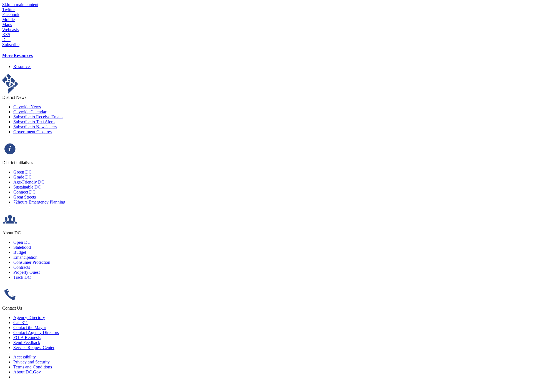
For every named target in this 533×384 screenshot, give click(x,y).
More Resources (17, 55)
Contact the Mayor (29, 327)
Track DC (22, 277)
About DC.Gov (27, 372)
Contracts (21, 267)
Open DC (22, 242)
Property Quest (26, 272)
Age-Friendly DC (28, 182)
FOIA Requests (27, 337)
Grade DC (22, 177)
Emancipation (25, 257)
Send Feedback (26, 342)
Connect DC (24, 192)
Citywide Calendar (29, 111)
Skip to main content (20, 4)
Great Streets (24, 197)
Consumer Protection (31, 262)
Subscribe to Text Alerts (34, 121)
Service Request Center (33, 347)
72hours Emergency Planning (39, 202)
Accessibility (24, 357)
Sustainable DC (27, 187)
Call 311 (20, 322)
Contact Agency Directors (36, 332)
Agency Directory (29, 317)
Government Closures (32, 131)
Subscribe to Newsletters (35, 126)
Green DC (22, 172)
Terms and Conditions (32, 367)
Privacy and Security (31, 362)
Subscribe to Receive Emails (38, 116)
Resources (22, 66)
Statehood (22, 247)
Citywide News (27, 106)
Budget (19, 252)
